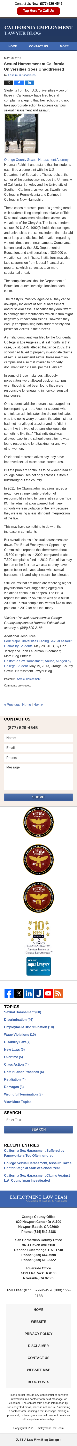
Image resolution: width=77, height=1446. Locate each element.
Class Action (16, 1064)
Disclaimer (38, 1346)
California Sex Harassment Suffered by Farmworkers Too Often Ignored (34, 1153)
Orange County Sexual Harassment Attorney (36, 159)
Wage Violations (20, 1034)
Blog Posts (38, 1382)
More (64, 46)
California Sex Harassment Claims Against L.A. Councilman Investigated (37, 1178)
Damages (14, 1087)
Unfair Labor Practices (24, 1072)
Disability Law (17, 1042)
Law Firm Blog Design (37, 1439)
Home (12, 46)
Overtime (13, 1057)
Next (38, 704)
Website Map (38, 1370)
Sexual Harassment (28, 678)
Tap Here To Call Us (38, 10)
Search (38, 1129)
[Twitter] (19, 993)
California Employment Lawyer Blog (38, 30)
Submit (38, 797)
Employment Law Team (50, 1428)
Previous (12, 704)
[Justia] (39, 993)
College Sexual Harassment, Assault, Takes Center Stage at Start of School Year (37, 1165)
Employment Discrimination (29, 1027)
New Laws (14, 1049)
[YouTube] (48, 993)
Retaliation (14, 1079)
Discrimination (18, 1019)
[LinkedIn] (29, 993)
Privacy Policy (39, 1334)
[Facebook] (9, 993)
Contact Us (38, 46)
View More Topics (17, 1102)
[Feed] (58, 993)
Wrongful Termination (23, 1094)
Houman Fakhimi (39, 969)
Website (38, 1322)
